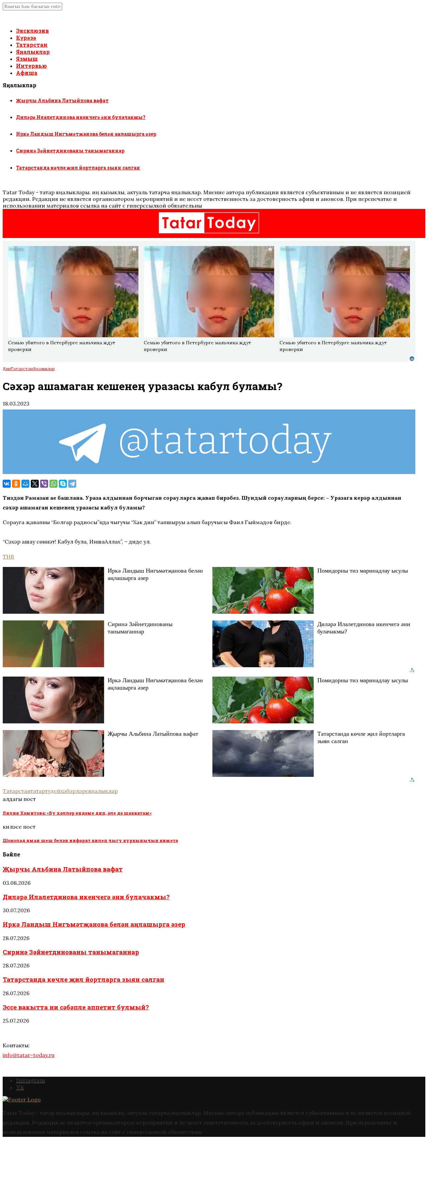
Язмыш (27, 58)
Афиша (26, 72)
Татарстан (31, 44)
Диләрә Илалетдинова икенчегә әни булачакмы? (80, 117)
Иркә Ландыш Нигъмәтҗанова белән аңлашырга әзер (86, 134)
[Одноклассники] (16, 484)
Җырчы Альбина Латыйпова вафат (62, 100)
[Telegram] (72, 484)
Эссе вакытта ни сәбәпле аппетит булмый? (76, 1007)
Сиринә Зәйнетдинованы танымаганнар (70, 150)
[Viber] (44, 484)
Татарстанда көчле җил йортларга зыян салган (78, 167)
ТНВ (8, 556)
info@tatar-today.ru (29, 1055)
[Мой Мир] (25, 484)
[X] (35, 484)
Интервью (31, 65)
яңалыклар (103, 791)
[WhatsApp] (53, 484)
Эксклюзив (32, 30)
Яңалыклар (33, 51)
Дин (6, 368)
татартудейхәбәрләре (59, 791)
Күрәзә (26, 37)
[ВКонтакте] (7, 484)
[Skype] (63, 484)
